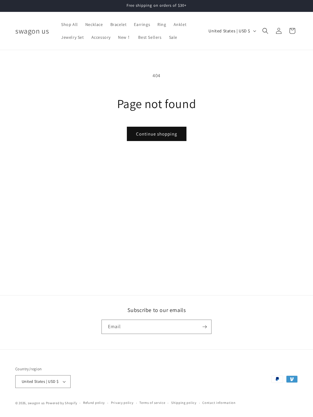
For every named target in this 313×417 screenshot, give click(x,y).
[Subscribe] (204, 327)
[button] (265, 31)
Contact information (218, 403)
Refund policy (94, 403)
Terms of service (152, 403)
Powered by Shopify (61, 403)
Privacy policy (122, 403)
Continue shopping (156, 134)
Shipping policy (184, 403)
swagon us (36, 403)
